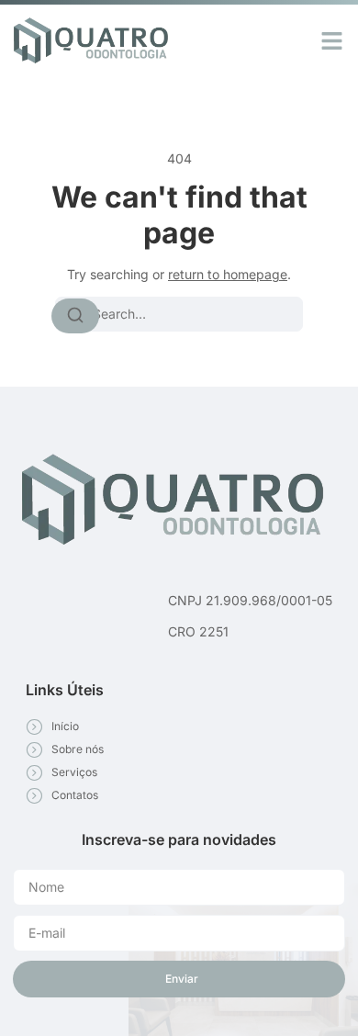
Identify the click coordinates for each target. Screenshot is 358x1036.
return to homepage (227, 274)
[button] (332, 40)
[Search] (75, 315)
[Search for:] (179, 314)
